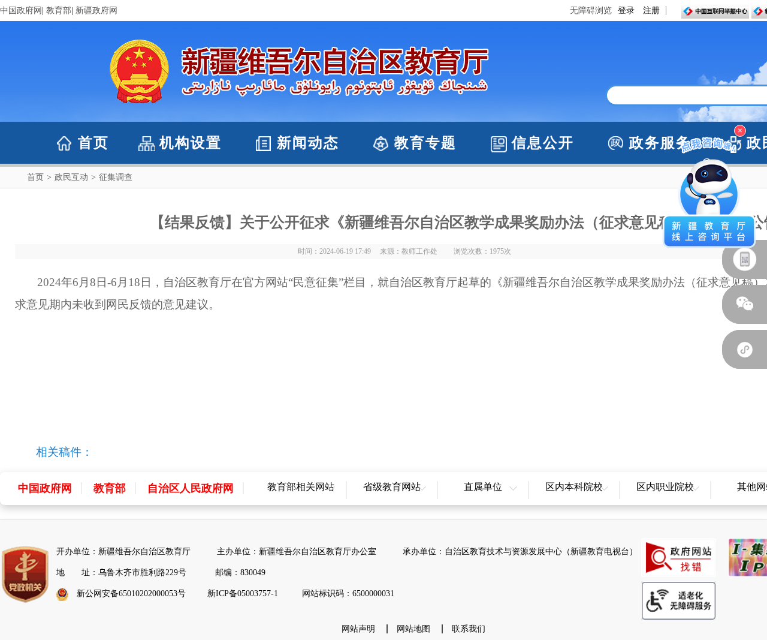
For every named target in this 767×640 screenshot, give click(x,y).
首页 (93, 143)
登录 (626, 10)
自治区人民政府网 (190, 488)
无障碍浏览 (591, 10)
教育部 (58, 10)
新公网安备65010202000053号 (131, 593)
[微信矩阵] (744, 349)
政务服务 (660, 143)
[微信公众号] (744, 304)
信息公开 (543, 143)
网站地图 (413, 628)
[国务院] (744, 259)
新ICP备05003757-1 (242, 593)
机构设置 (190, 143)
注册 (651, 10)
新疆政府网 (96, 10)
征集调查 (115, 177)
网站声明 (358, 628)
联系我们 (468, 628)
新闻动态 (308, 143)
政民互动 (71, 177)
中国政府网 (21, 10)
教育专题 (425, 143)
